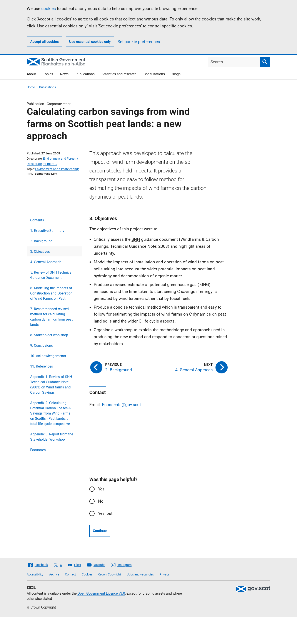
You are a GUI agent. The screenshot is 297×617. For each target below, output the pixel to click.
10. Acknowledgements (48, 356)
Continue (100, 531)
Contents (37, 220)
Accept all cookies (44, 42)
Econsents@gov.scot (121, 404)
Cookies (87, 574)
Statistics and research (119, 74)
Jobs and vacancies (140, 574)
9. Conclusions (41, 345)
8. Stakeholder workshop (49, 335)
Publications (85, 74)
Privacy (165, 574)
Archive (54, 574)
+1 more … (50, 164)
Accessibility (35, 574)
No (100, 501)
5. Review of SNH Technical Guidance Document (51, 275)
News (64, 74)
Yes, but (105, 513)
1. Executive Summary (47, 231)
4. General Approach (45, 262)
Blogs (176, 74)
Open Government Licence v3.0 (101, 593)
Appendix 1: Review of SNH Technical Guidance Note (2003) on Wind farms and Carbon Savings (51, 385)
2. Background (41, 241)
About (31, 74)
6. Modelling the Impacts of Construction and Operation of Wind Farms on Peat (51, 293)
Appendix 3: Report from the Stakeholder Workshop (51, 436)
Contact (70, 574)
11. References (41, 366)
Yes (101, 489)
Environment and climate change (57, 169)
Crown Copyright (109, 574)
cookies (48, 8)
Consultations (154, 74)
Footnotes (38, 450)
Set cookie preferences (139, 41)
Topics (48, 74)
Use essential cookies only (90, 42)
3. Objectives (40, 251)
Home (31, 87)
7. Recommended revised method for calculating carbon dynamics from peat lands (51, 317)
